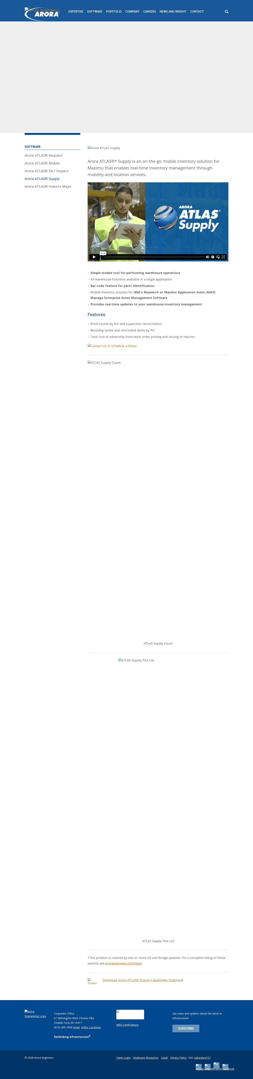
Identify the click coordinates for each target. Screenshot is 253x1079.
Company (132, 11)
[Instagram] (202, 1069)
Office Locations (91, 1028)
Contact (197, 11)
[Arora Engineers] (42, 14)
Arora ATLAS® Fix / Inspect (47, 171)
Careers (149, 11)
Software (94, 11)
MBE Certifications (127, 1025)
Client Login (123, 1058)
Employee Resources (145, 1058)
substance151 (202, 1058)
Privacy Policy (178, 1058)
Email (76, 1028)
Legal (164, 1058)
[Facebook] (228, 1069)
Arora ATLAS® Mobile (42, 164)
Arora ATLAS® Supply (42, 179)
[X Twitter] (218, 1069)
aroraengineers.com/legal (123, 964)
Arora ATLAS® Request (43, 156)
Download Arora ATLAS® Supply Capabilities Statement (142, 980)
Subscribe (186, 1028)
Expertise (76, 11)
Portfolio (114, 11)
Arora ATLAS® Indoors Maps (48, 187)
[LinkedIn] (210, 1069)
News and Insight (173, 11)
